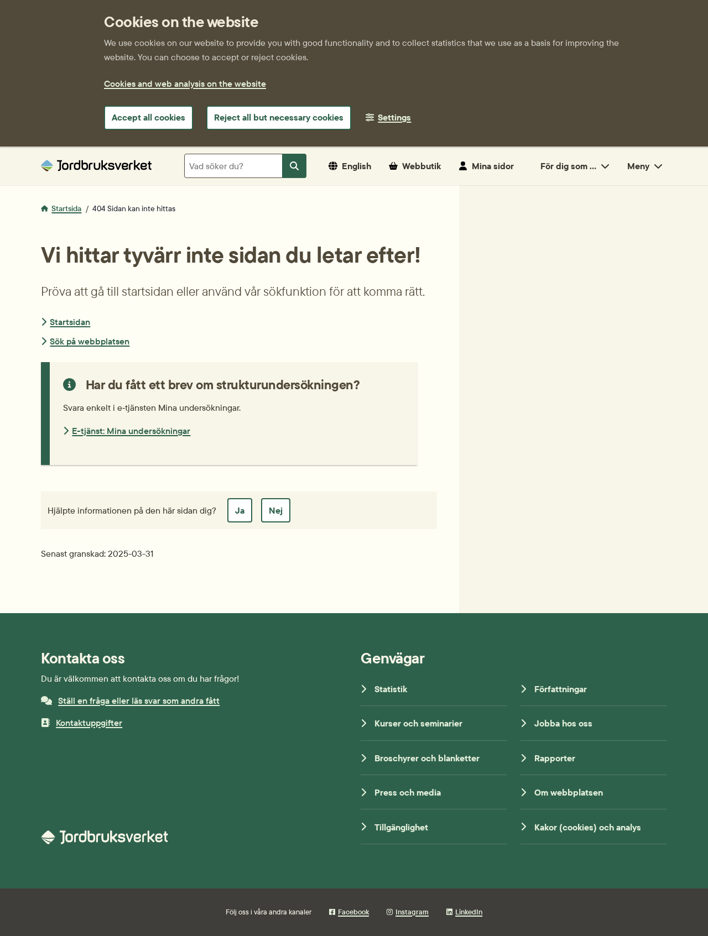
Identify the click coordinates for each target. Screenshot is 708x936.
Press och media (407, 792)
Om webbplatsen (568, 792)
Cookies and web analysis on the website (185, 83)
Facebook (353, 911)
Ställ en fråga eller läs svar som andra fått (139, 700)
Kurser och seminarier (418, 723)
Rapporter (554, 758)
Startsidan (70, 321)
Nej (276, 510)
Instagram (412, 911)
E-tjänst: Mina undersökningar (131, 430)
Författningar (560, 688)
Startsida (66, 208)
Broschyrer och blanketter (427, 758)
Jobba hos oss (563, 723)
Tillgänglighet (401, 827)
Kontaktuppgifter (89, 722)
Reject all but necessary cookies (278, 117)
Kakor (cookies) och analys (587, 827)
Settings (394, 117)
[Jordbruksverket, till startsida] (96, 165)
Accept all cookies (148, 117)
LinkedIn (468, 911)
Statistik (390, 688)
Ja (239, 510)
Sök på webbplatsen (89, 341)
